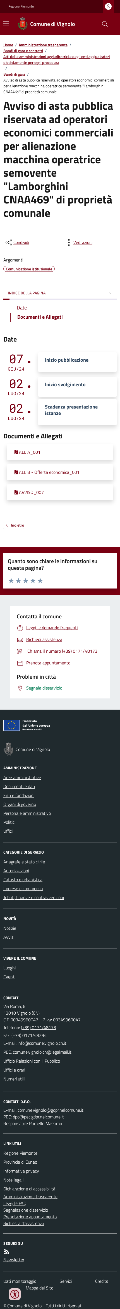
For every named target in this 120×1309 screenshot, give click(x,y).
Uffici (8, 831)
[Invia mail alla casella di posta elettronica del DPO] (50, 1110)
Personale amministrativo (27, 813)
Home (8, 45)
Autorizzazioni (16, 870)
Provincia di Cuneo (20, 1162)
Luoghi (9, 967)
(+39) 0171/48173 (38, 1027)
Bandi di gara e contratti (23, 51)
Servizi (66, 1281)
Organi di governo (19, 804)
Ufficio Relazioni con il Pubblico (31, 1061)
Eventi (9, 976)
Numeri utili (14, 1078)
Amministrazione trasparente (43, 45)
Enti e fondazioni (18, 795)
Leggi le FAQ (15, 1203)
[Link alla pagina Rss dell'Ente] (6, 1251)
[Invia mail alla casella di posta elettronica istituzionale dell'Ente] (42, 1043)
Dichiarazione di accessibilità (29, 1188)
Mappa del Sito (39, 1287)
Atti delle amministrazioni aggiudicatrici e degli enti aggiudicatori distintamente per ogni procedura (56, 59)
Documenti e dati (19, 786)
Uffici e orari (14, 1070)
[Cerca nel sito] (103, 24)
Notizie (9, 928)
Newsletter (13, 1259)
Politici (9, 822)
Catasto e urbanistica (22, 879)
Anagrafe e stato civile (24, 861)
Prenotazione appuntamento (30, 1216)
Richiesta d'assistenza (23, 1223)
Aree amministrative (22, 777)
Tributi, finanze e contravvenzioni (33, 897)
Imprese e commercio (23, 888)
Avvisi (8, 937)
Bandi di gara (14, 74)
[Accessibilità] (14, 1294)
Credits (101, 1281)
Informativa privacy (21, 1171)
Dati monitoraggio (19, 1281)
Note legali (13, 1179)
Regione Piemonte (21, 6)
